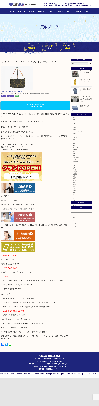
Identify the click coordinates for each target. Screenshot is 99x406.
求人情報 (68, 374)
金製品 (74, 127)
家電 (74, 176)
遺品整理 (53, 374)
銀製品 (74, 129)
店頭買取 (37, 374)
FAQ (63, 374)
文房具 (74, 182)
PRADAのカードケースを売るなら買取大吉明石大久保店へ (86, 89)
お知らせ (75, 198)
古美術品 (75, 172)
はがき (74, 164)
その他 (74, 196)
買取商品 (31, 11)
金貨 (74, 145)
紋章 (74, 168)
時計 (74, 139)
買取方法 (69, 11)
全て (74, 121)
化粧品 (74, 190)
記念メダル (75, 147)
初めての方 (21, 11)
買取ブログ (59, 11)
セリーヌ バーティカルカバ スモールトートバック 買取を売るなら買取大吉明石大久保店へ (86, 99)
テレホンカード (77, 159)
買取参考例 (41, 11)
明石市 (16, 96)
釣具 (74, 119)
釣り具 (74, 117)
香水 (74, 188)
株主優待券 (75, 161)
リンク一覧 (93, 374)
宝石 (74, 125)
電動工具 (75, 180)
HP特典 (50, 11)
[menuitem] (12, 11)
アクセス (59, 374)
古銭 (74, 151)
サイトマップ (86, 374)
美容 (74, 192)
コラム (74, 200)
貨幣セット (75, 149)
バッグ (74, 133)
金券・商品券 (76, 157)
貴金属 (74, 123)
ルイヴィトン (10, 96)
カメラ (74, 141)
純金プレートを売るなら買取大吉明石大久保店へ (86, 80)
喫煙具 (74, 178)
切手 (74, 155)
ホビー (74, 194)
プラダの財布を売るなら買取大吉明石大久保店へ (86, 106)
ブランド (3, 96)
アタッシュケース (77, 131)
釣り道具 (75, 184)
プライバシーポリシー (76, 374)
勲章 (74, 166)
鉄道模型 (75, 174)
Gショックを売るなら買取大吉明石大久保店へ (85, 71)
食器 (74, 143)
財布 (74, 135)
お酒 (74, 153)
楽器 (74, 186)
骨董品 (74, 170)
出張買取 (42, 374)
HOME (12, 11)
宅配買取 (48, 374)
